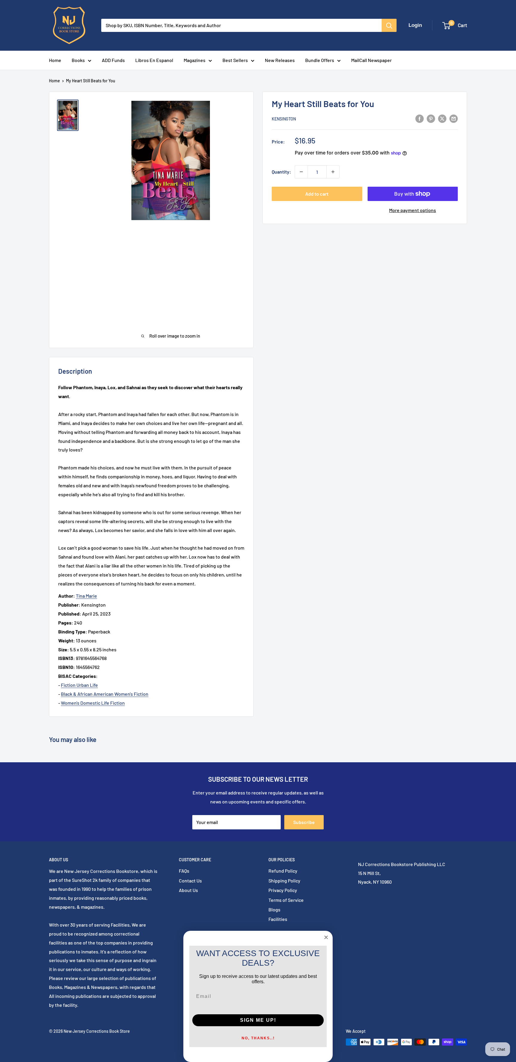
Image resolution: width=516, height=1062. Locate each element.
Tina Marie (86, 596)
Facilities (277, 919)
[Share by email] (453, 118)
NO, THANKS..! (258, 1038)
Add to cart (316, 194)
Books (78, 60)
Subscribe (304, 822)
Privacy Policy (282, 890)
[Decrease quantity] (301, 172)
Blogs (274, 909)
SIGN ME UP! (258, 1020)
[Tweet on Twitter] (442, 118)
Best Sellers (235, 60)
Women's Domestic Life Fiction (93, 703)
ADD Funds (113, 60)
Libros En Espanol (154, 60)
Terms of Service (286, 900)
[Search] (389, 25)
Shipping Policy (284, 880)
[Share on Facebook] (419, 118)
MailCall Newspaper (371, 60)
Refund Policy (282, 871)
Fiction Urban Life (79, 685)
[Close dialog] (326, 937)
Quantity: (281, 171)
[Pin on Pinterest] (431, 118)
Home (55, 60)
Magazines (194, 60)
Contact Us (190, 880)
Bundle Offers (319, 60)
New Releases (280, 60)
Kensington (284, 118)
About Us (188, 890)
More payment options (412, 210)
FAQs (184, 871)
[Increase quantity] (333, 172)
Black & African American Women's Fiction (104, 694)
